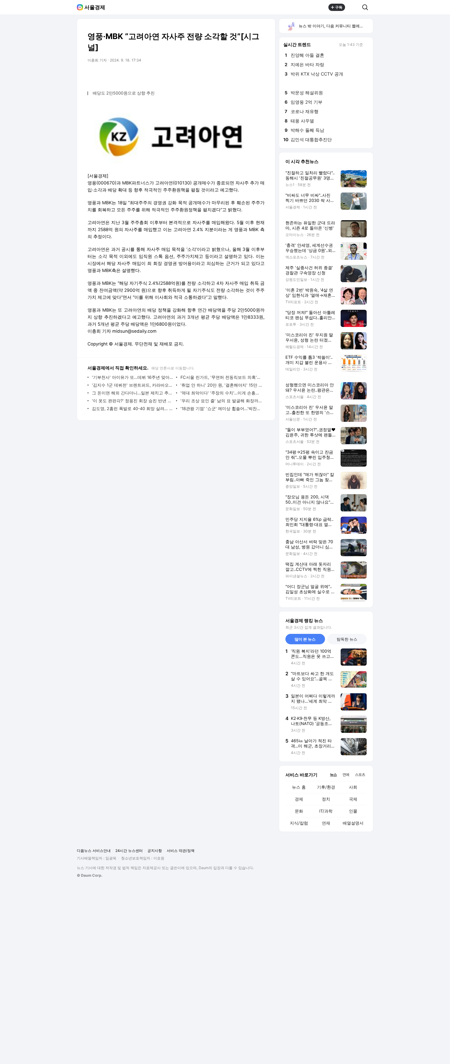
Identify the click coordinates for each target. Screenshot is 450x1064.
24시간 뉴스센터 (129, 850)
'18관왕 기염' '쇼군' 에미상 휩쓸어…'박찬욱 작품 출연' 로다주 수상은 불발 (221, 408)
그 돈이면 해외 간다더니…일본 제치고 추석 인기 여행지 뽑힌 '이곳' (132, 392)
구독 (338, 7)
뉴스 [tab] (333, 774)
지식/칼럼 (299, 823)
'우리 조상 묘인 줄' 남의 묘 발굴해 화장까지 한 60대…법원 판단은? (221, 400)
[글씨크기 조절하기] (249, 75)
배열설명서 (353, 823)
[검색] (366, 7)
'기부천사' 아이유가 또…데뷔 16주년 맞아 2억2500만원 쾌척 (132, 377)
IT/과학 (326, 811)
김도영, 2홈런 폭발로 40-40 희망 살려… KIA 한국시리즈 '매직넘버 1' (132, 408)
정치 (326, 799)
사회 (353, 787)
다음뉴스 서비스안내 (94, 850)
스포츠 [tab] (360, 774)
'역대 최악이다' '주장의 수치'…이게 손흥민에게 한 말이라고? (221, 392)
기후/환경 (326, 787)
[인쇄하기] (259, 75)
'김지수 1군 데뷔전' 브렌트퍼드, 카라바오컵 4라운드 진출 (132, 385)
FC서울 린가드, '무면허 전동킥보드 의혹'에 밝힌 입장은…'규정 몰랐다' (221, 377)
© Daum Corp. (89, 875)
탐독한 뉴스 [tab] (347, 639)
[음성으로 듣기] (228, 75)
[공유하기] (353, 7)
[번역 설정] (238, 75)
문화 (299, 811)
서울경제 (94, 7)
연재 (326, 823)
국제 (353, 799)
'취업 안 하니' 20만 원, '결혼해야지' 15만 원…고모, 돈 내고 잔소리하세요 (221, 385)
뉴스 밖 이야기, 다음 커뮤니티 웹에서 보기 (335, 25)
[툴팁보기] (367, 45)
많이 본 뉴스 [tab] (305, 639)
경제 (299, 799)
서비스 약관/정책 (181, 850)
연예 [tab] (345, 774)
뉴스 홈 (299, 787)
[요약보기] (218, 75)
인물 (353, 811)
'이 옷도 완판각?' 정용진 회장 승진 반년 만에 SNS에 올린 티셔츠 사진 (132, 400)
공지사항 (154, 850)
